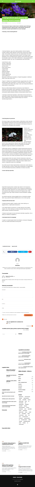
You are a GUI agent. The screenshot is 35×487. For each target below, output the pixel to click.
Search (16, 334)
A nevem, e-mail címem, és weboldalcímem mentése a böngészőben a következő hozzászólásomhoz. (16, 312)
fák (28, 401)
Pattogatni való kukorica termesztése (24, 466)
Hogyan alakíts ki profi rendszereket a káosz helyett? (11, 376)
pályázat (29, 413)
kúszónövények (25, 410)
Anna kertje (21, 479)
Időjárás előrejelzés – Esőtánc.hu (24, 371)
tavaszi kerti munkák (25, 416)
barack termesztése (27, 396)
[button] (2, 1)
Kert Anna (17, 265)
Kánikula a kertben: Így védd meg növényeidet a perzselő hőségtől (10, 370)
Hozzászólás (4, 289)
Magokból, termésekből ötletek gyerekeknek (23, 443)
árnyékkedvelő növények (6, 246)
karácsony (27, 407)
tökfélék (29, 419)
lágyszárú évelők (14, 246)
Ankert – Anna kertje (17, 477)
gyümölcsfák (27, 404)
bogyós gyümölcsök (26, 398)
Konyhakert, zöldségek (21, 389)
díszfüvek (29, 399)
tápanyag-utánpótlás (27, 418)
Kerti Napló (20, 387)
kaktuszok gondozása (22, 407)
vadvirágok (20, 421)
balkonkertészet (21, 396)
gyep (25, 402)
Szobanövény (20, 391)
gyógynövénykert (21, 404)
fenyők (26, 401)
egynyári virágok (21, 401)
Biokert (19, 376)
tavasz (20, 416)
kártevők (20, 410)
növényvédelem (24, 413)
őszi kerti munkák (21, 424)
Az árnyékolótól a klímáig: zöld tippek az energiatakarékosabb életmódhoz (8, 443)
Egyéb (19, 380)
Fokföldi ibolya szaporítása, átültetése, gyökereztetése (11, 381)
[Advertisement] (17, 41)
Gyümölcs (20, 384)
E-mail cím (3, 303)
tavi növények (21, 418)
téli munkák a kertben (24, 419)
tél (19, 419)
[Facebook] (17, 485)
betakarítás (20, 398)
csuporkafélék (24, 399)
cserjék (20, 399)
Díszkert (19, 378)
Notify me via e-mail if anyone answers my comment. (9, 314)
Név (2, 299)
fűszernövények (21, 402)
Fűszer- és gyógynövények (22, 382)
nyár (19, 413)
